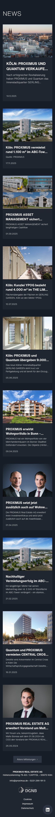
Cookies (28, 799)
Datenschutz (27, 808)
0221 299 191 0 (37, 780)
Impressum (27, 803)
